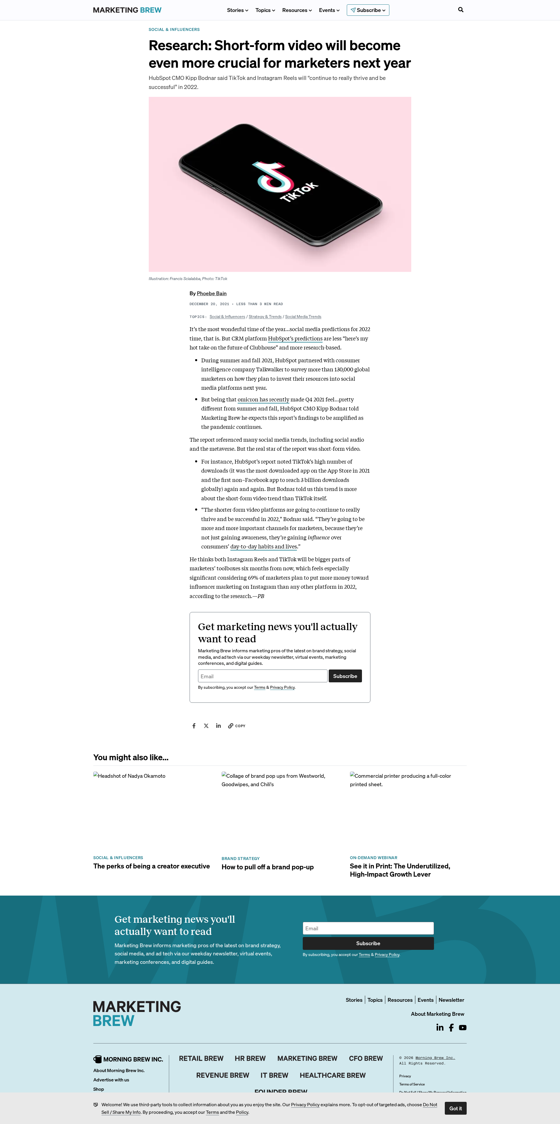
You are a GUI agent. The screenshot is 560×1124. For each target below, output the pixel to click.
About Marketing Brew (437, 1013)
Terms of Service (412, 1084)
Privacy (405, 1076)
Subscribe (345, 675)
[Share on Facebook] (194, 725)
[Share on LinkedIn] (218, 725)
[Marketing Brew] (307, 1058)
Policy (242, 1112)
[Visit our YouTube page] (463, 1028)
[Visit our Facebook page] (451, 1028)
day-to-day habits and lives (263, 546)
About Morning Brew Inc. (119, 1070)
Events (327, 9)
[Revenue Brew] (223, 1075)
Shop (98, 1089)
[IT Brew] (274, 1075)
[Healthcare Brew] (333, 1075)
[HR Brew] (250, 1058)
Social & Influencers (227, 316)
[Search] (461, 10)
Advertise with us (111, 1079)
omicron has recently (263, 399)
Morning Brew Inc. (435, 1058)
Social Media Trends (303, 316)
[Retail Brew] (201, 1058)
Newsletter (451, 999)
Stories (235, 9)
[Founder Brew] (281, 1092)
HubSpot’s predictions (295, 338)
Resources (294, 9)
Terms (212, 1112)
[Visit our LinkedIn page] (440, 1028)
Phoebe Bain (212, 293)
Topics (263, 9)
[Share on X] (206, 725)
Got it (455, 1108)
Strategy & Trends (265, 316)
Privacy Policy (305, 1104)
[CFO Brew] (366, 1058)
